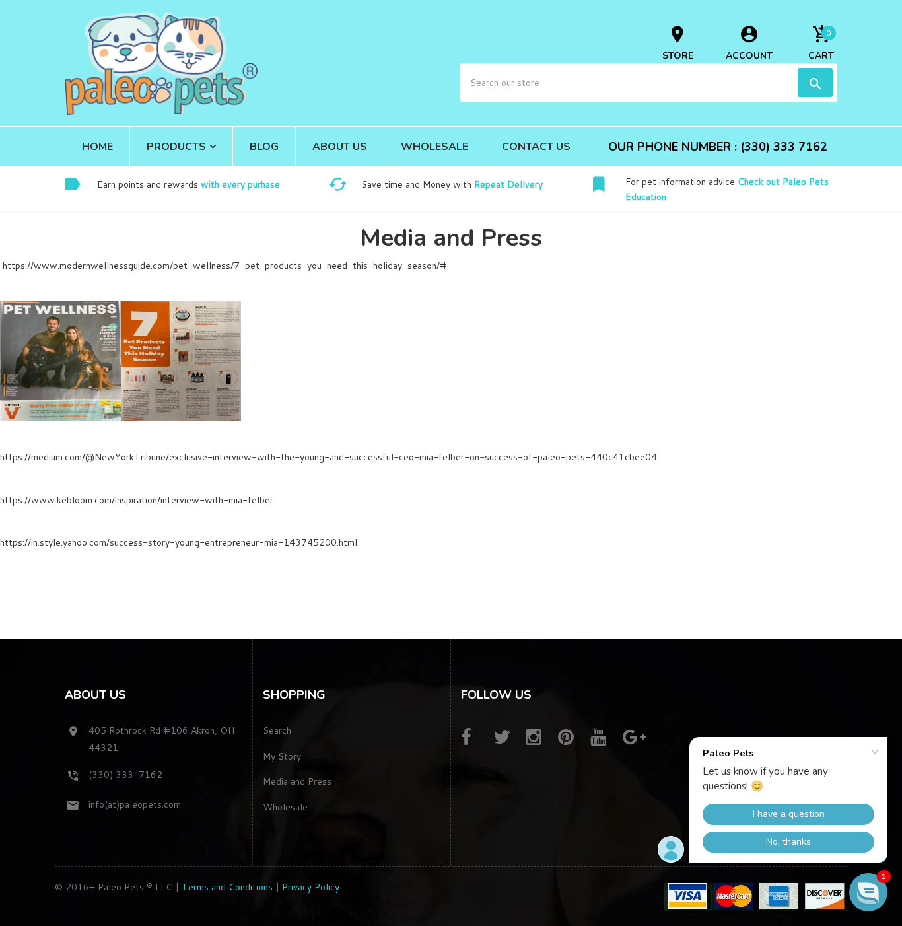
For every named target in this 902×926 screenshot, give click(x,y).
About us (339, 146)
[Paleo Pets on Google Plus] (637, 738)
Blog (264, 146)
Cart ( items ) (821, 44)
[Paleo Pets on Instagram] (540, 738)
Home (97, 146)
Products (176, 146)
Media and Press (297, 781)
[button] (868, 892)
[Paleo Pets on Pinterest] (573, 738)
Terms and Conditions (227, 887)
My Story (282, 756)
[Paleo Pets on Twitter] (508, 738)
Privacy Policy (310, 887)
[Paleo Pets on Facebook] (476, 738)
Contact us (536, 146)
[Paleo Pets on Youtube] (605, 738)
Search (277, 730)
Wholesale (434, 146)
